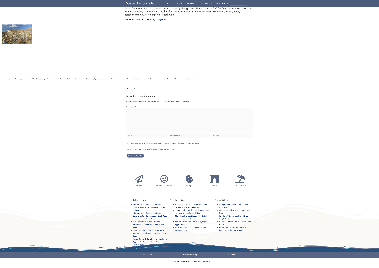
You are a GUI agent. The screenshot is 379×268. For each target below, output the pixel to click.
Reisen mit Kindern (164, 185)
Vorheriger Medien (132, 89)
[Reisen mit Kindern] (164, 179)
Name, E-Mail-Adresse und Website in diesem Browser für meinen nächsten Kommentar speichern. (165, 143)
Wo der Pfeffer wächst (140, 3)
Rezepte (189, 185)
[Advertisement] (189, 61)
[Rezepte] (189, 179)
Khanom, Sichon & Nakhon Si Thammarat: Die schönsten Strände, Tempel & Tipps (149, 224)
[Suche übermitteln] (245, 3)
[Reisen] (139, 179)
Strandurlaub (240, 185)
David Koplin (206, 261)
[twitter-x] (228, 3)
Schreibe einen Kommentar (134, 19)
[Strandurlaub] (240, 179)
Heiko (135, 221)
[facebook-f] (223, 3)
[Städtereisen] (215, 179)
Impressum (232, 254)
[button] (183, 3)
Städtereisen (214, 185)
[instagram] (225, 3)
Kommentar (131, 107)
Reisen (139, 185)
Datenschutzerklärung (189, 254)
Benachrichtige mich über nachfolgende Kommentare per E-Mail (151, 149)
